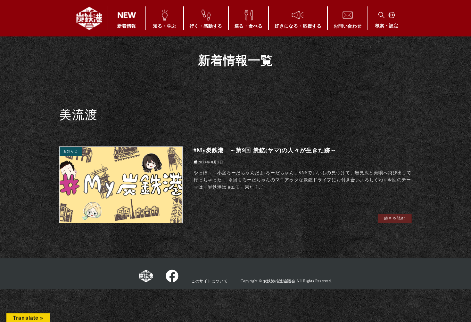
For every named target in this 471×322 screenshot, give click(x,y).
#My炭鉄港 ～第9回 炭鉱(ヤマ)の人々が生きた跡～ (265, 150)
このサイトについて (209, 281)
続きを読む (394, 218)
